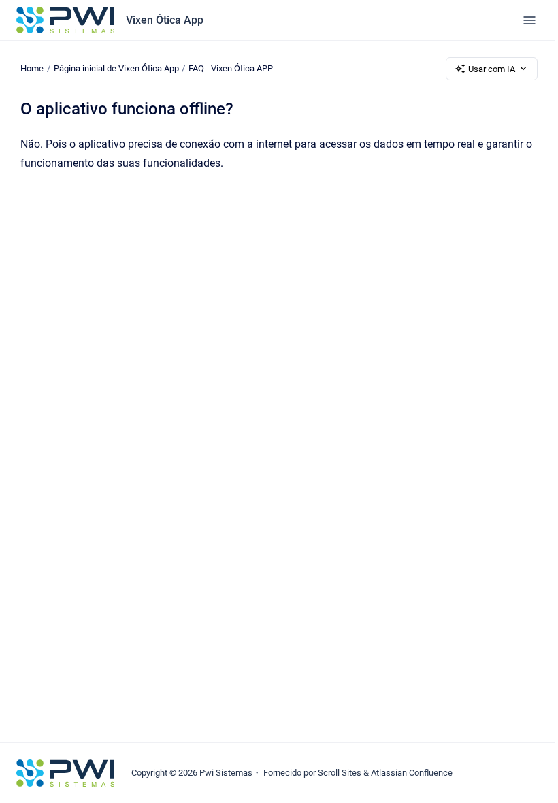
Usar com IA (491, 69)
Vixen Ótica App (164, 20)
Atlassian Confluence (412, 773)
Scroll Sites (339, 773)
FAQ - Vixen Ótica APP (230, 68)
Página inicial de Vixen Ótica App (116, 68)
